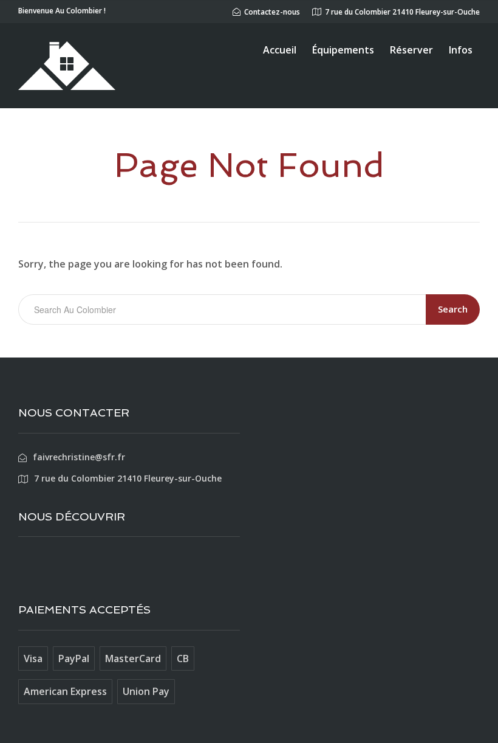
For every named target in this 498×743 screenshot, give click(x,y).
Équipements (343, 50)
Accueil (279, 50)
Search (453, 309)
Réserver (411, 50)
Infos (460, 50)
